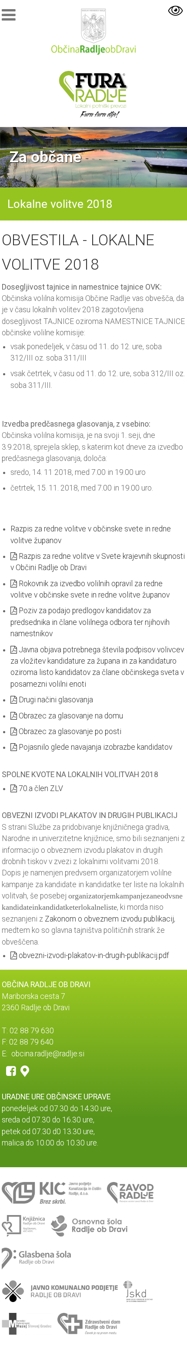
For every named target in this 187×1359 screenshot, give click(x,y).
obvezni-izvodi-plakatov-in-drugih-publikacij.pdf (93, 955)
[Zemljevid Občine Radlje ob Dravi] (24, 1070)
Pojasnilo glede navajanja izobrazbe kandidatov (94, 747)
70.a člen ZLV (40, 788)
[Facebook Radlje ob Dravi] (11, 1070)
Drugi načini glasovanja (55, 699)
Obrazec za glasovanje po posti (69, 731)
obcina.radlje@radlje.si (47, 1053)
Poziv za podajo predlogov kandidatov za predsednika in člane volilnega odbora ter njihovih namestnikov (90, 622)
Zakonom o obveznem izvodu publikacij (109, 919)
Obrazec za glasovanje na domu (70, 715)
